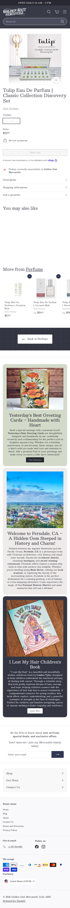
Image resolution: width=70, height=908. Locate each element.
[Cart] (57, 12)
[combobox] (35, 21)
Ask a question (11, 195)
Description (9, 180)
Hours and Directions (13, 826)
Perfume (34, 269)
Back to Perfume (37, 339)
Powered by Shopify (14, 901)
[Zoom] (56, 80)
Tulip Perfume (11, 108)
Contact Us (8, 821)
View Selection (35, 459)
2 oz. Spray (12, 121)
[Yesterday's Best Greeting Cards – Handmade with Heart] (35, 389)
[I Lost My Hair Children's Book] (35, 628)
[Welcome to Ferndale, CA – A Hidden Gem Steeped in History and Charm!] (35, 500)
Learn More (35, 710)
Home (5, 809)
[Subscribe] (57, 754)
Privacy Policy (10, 830)
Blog (5, 813)
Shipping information (15, 187)
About (6, 817)
